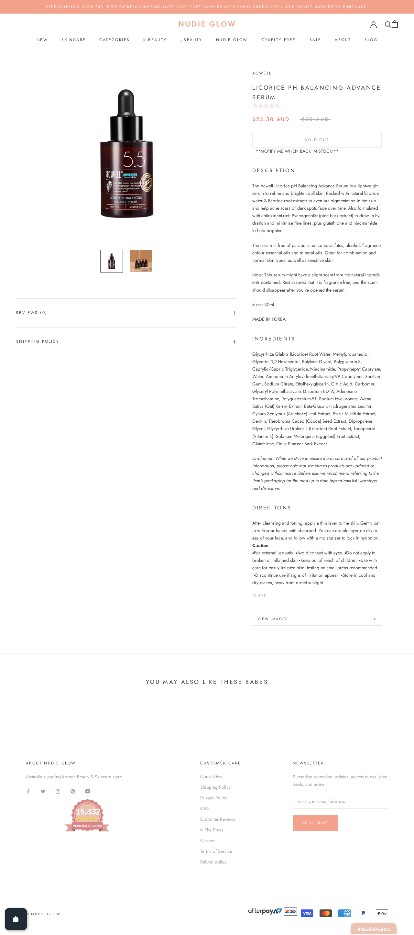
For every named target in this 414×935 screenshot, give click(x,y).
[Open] (16, 919)
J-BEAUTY (191, 40)
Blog (371, 40)
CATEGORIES (114, 40)
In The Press (211, 830)
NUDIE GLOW (232, 40)
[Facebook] (273, 594)
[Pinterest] (289, 594)
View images (272, 618)
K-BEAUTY (155, 40)
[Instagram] (58, 791)
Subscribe (315, 823)
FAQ (204, 808)
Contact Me (211, 776)
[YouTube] (87, 791)
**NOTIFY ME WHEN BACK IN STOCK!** (297, 151)
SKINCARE (73, 40)
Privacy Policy (213, 798)
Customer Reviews (217, 819)
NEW (42, 40)
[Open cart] (395, 24)
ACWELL (261, 73)
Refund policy (213, 862)
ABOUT (343, 40)
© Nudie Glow (43, 914)
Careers (207, 840)
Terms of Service (216, 851)
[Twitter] (281, 594)
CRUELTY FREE (278, 40)
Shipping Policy (37, 341)
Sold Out (317, 140)
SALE (315, 40)
